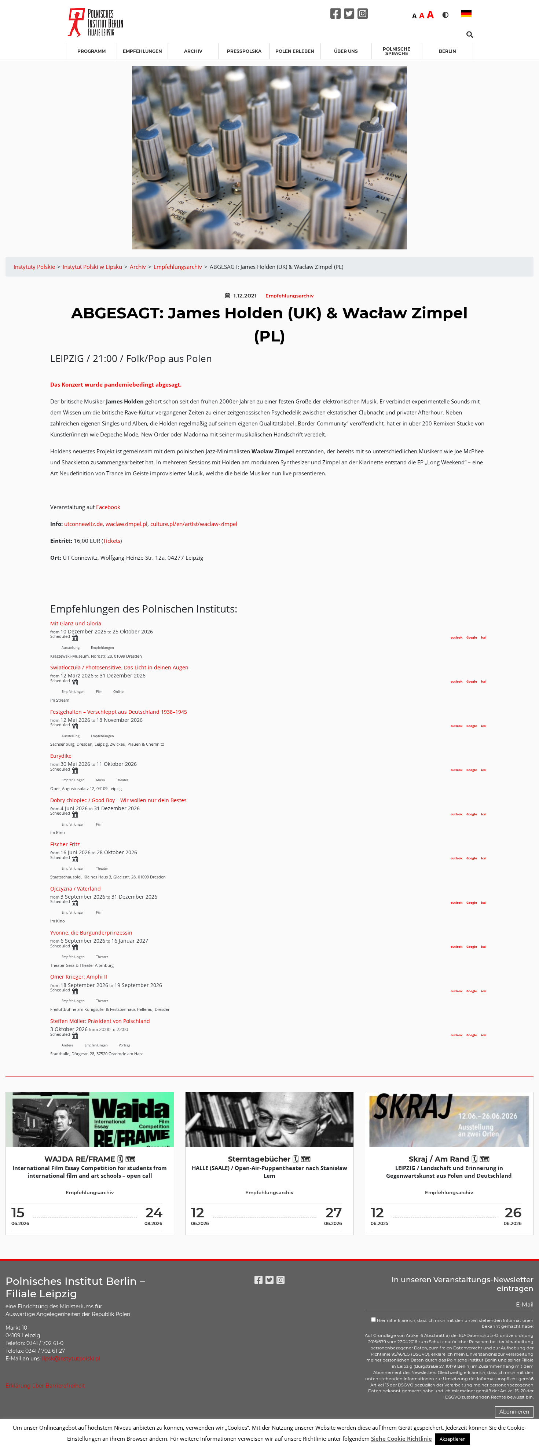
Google (471, 637)
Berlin (447, 51)
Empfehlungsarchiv (289, 296)
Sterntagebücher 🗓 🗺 (269, 1159)
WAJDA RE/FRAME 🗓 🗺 (89, 1159)
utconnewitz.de (83, 523)
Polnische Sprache (396, 51)
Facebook (108, 507)
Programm (91, 51)
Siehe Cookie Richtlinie (401, 1438)
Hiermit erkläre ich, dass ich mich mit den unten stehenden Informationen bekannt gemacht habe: (455, 1323)
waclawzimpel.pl (126, 523)
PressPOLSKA (244, 51)
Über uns (346, 51)
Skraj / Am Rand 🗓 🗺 (449, 1159)
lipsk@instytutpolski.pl (71, 1358)
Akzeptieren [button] (453, 1439)
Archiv (193, 51)
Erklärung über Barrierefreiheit (45, 1385)
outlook (456, 637)
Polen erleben (294, 51)
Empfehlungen (142, 51)
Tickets (111, 540)
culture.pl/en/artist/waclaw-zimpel (193, 523)
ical (484, 637)
